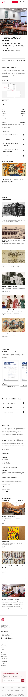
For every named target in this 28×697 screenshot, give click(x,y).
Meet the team (5, 453)
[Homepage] (3, 2)
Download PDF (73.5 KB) (10, 386)
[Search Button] (20, 2)
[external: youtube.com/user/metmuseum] (10, 638)
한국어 (12, 690)
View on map (4, 100)
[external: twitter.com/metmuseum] (3, 638)
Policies (2, 647)
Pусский (22, 690)
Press (2, 649)
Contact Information (20, 694)
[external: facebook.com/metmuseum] (1, 638)
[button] (1, 33)
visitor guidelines (14, 75)
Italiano (23, 687)
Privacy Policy (14, 694)
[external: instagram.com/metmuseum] (6, 638)
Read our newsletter (6, 489)
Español (8, 687)
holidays (18, 124)
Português (13, 687)
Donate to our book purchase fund (8, 478)
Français (18, 687)
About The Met (4, 642)
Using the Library (11, 60)
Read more (4, 610)
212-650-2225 (7, 466)
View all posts (20, 500)
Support (2, 652)
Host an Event (4, 656)
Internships (3, 668)
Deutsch (3, 690)
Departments (4, 643)
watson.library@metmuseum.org (10, 467)
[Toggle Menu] (24, 2)
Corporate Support (5, 658)
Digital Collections (21, 60)
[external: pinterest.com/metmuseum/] (5, 638)
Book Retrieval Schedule (9, 125)
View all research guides (18, 351)
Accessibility (3, 645)
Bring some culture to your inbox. (10, 673)
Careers (3, 663)
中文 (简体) (17, 690)
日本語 (8, 690)
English (3, 687)
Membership (3, 654)
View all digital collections (18, 200)
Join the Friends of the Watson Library (9, 477)
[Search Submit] (23, 55)
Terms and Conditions (7, 694)
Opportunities (4, 661)
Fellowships (3, 667)
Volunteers (3, 665)
